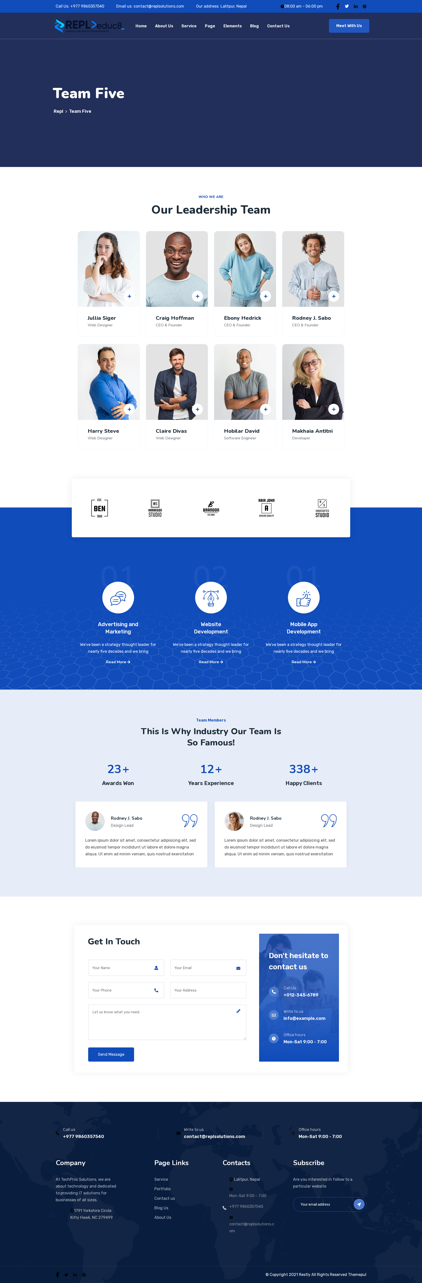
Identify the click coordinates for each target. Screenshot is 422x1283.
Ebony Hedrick (242, 318)
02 (211, 586)
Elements (232, 26)
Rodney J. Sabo (311, 318)
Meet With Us (349, 25)
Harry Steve (103, 431)
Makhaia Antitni (312, 431)
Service (189, 26)
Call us (69, 1129)
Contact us (164, 1198)
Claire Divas (171, 431)
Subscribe (359, 1204)
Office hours (310, 1129)
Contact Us (278, 26)
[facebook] (57, 1274)
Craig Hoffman (175, 318)
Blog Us (161, 1208)
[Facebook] (338, 6)
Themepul (357, 1274)
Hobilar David (242, 431)
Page (210, 26)
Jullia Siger (102, 318)
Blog (254, 26)
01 (118, 586)
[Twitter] (347, 6)
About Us (164, 26)
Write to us (194, 1129)
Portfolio (162, 1189)
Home (141, 26)
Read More (116, 662)
